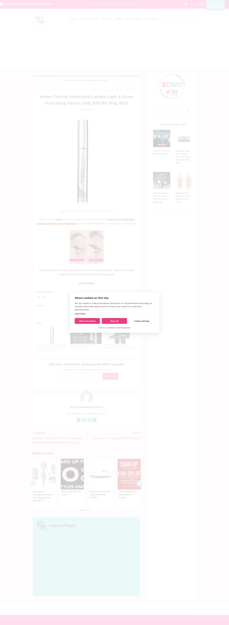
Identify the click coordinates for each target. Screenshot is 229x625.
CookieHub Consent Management (119, 328)
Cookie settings (141, 321)
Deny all (114, 321)
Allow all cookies (87, 321)
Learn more (80, 313)
